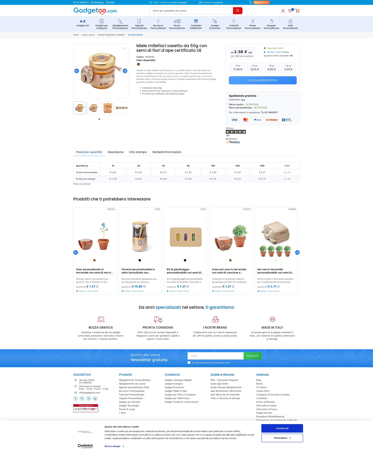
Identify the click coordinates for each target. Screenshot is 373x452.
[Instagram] (88, 398)
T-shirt (122, 412)
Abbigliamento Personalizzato (120, 27)
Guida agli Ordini (219, 383)
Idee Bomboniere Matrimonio (226, 391)
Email (111, 2)
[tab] (89, 152)
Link (227, 363)
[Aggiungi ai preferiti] (124, 48)
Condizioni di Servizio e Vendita (273, 394)
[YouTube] (82, 398)
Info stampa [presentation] (138, 152)
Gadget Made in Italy (176, 391)
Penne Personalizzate (252, 27)
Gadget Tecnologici (129, 405)
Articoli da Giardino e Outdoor (111, 34)
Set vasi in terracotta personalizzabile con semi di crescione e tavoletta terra (274, 271)
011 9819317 (82, 2)
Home (76, 34)
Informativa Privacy (266, 409)
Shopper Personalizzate (271, 27)
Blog (258, 380)
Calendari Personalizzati (131, 394)
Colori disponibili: (146, 60)
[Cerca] (237, 10)
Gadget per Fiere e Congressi (180, 394)
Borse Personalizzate (177, 27)
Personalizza (280, 438)
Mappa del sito (264, 412)
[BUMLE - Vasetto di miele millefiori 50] (94, 107)
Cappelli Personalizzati (131, 398)
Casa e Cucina (88, 34)
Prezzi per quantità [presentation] (89, 152)
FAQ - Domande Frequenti (224, 380)
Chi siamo (261, 387)
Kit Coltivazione (135, 34)
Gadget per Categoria (101, 27)
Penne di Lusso (127, 409)
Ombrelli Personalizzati (233, 27)
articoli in (173, 2)
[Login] (283, 11)
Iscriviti (253, 356)
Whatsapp (99, 2)
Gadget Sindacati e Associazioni (181, 401)
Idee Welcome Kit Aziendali (225, 394)
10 (291, 55)
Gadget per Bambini (129, 401)
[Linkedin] (95, 398)
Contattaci (261, 398)
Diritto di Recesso (265, 401)
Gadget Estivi (261, 2)
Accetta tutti (282, 428)
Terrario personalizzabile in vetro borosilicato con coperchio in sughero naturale (139, 271)
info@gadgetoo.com (89, 392)
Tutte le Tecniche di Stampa (225, 398)
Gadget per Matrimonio (177, 398)
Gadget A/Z (82, 25)
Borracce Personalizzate (158, 27)
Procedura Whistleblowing (270, 416)
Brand (259, 383)
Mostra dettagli (112, 446)
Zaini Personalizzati (290, 27)
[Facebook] (75, 398)
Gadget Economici (214, 27)
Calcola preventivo (262, 80)
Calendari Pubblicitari (196, 27)
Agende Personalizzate (139, 27)
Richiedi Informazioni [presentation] (167, 152)
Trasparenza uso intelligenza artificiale (276, 420)
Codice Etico (262, 391)
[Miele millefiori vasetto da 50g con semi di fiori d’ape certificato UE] (100, 70)
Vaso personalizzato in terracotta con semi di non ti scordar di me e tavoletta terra (94, 271)
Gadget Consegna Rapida (178, 380)
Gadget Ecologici (174, 383)
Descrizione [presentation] (116, 152)
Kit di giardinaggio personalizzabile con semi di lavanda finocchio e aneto (184, 271)
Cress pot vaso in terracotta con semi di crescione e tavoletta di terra (229, 271)
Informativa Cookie (266, 405)
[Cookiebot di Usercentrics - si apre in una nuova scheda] (85, 446)
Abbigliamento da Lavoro (132, 383)
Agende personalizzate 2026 (134, 387)
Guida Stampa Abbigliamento (226, 387)
